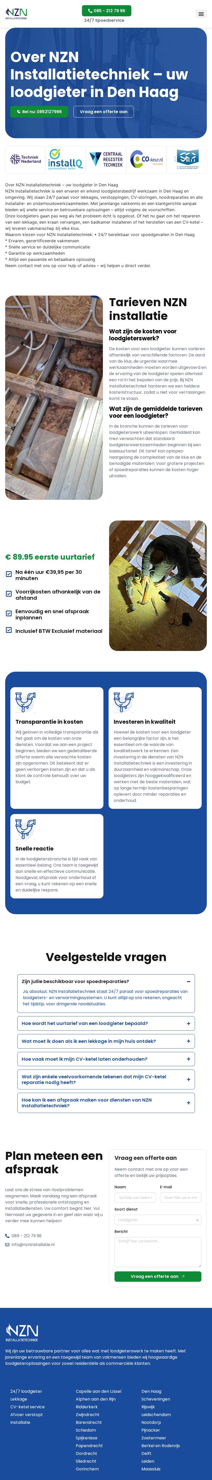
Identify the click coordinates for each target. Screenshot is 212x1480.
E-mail (166, 1187)
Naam (120, 1187)
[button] (201, 14)
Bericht (121, 1231)
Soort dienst (126, 1209)
